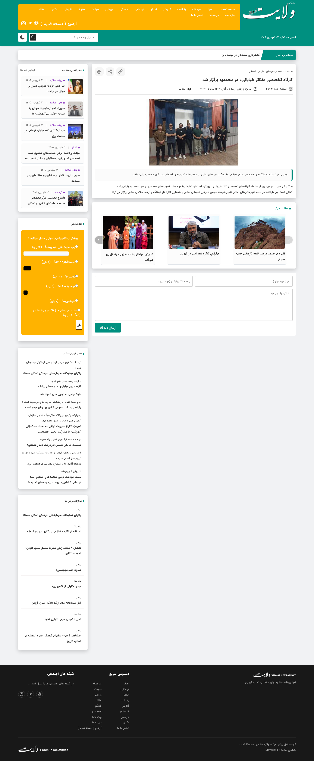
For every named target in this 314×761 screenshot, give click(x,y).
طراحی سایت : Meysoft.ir (281, 750)
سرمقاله (196, 9)
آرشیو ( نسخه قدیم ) (59, 23)
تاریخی (67, 9)
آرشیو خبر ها (27, 70)
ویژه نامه (230, 15)
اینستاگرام (69, 262)
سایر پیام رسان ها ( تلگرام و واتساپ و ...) (57, 312)
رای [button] (79, 324)
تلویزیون (70, 301)
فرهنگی (124, 9)
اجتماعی (139, 9)
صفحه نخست (227, 9)
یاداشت (181, 9)
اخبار (210, 9)
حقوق (81, 9)
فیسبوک (70, 286)
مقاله (41, 9)
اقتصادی (124, 711)
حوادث (95, 9)
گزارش (167, 9)
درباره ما (214, 15)
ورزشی (109, 9)
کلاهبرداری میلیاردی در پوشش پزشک (238, 55)
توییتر (71, 276)
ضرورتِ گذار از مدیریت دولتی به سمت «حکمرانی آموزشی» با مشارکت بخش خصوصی (47, 114)
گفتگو (154, 9)
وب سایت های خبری (62, 247)
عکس (54, 9)
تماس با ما (197, 15)
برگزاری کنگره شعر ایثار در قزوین (199, 253)
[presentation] (289, 240)
